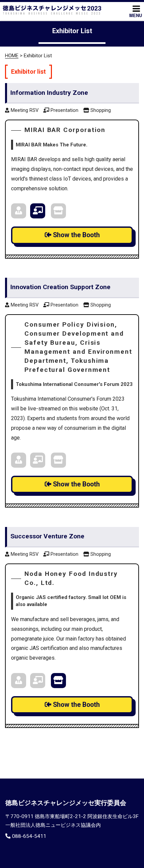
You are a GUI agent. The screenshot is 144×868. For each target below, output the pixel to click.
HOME (11, 56)
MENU (135, 15)
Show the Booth (75, 235)
